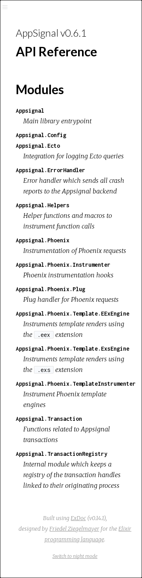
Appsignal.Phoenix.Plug (50, 289)
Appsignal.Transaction (49, 418)
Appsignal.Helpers (42, 205)
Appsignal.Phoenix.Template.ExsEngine (72, 348)
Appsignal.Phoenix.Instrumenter (63, 264)
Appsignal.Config (41, 135)
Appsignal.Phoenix (42, 240)
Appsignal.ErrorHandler (50, 170)
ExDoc (78, 518)
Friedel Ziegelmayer (74, 528)
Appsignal (30, 110)
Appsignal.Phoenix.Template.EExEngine (72, 313)
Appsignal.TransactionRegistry (61, 453)
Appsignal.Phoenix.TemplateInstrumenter (76, 383)
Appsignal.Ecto (38, 145)
